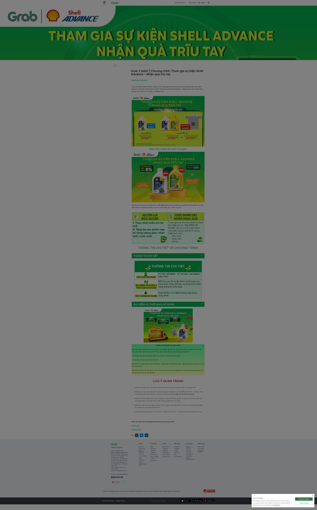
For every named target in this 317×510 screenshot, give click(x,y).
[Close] (312, 495)
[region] (283, 500)
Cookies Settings (304, 503)
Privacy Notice (276, 505)
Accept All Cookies (304, 499)
